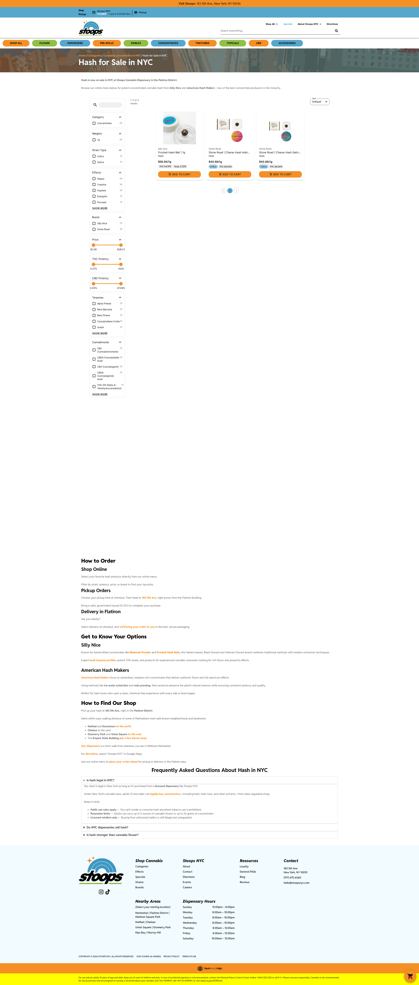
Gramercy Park (162, 927)
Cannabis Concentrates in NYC (122, 55)
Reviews (244, 882)
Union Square (143, 927)
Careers (187, 887)
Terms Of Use (189, 956)
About (186, 866)
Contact (187, 871)
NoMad (139, 922)
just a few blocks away (133, 738)
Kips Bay (140, 932)
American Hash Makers (95, 677)
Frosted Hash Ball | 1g (171, 152)
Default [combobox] (316, 101)
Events (187, 882)
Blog (242, 877)
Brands (139, 887)
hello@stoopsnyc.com (296, 883)
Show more (100, 208)
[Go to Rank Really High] (209, 968)
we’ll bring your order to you (137, 627)
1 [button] (230, 190)
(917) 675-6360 (292, 877)
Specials (287, 24)
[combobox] (274, 30)
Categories (95, 55)
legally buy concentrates (165, 794)
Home (82, 55)
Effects (139, 871)
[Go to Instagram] (101, 892)
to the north (123, 726)
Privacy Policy (172, 956)
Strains (139, 882)
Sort (314, 98)
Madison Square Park (147, 917)
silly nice (162, 148)
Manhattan (141, 913)
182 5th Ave (149, 597)
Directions (332, 24)
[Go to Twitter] (107, 892)
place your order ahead (123, 761)
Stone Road (215, 148)
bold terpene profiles (103, 660)
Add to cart (181, 174)
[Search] (334, 30)
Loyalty (244, 866)
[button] (120, 12)
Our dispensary (90, 746)
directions (91, 754)
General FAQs (248, 871)
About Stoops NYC (308, 24)
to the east (134, 734)
